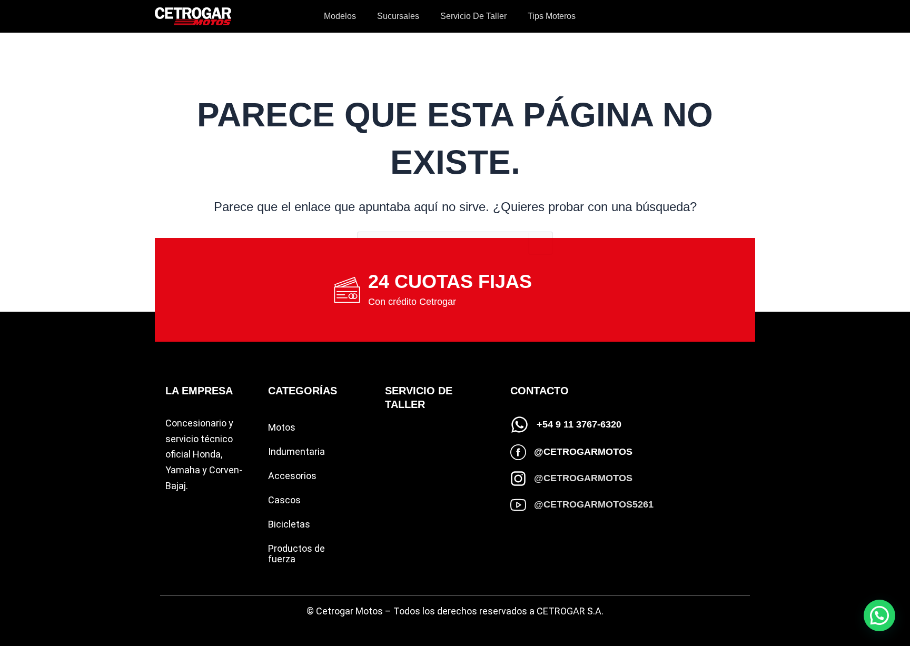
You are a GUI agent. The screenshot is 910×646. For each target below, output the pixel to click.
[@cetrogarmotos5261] (518, 505)
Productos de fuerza (296, 553)
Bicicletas (289, 524)
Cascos (284, 499)
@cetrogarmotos (583, 451)
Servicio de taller (473, 16)
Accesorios (292, 475)
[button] (879, 615)
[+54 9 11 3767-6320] (519, 424)
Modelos (340, 16)
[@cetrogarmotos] (518, 452)
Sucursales (398, 16)
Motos (281, 427)
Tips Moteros (552, 16)
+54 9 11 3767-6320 (579, 424)
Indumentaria (296, 451)
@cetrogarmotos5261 (594, 504)
